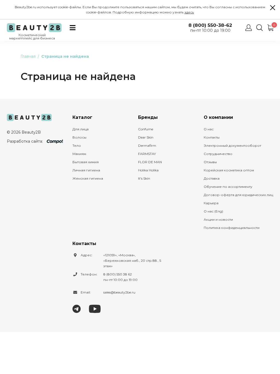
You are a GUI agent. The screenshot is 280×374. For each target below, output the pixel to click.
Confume (145, 129)
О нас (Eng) (213, 211)
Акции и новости (218, 219)
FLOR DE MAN (150, 162)
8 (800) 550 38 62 (117, 274)
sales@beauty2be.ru (119, 292)
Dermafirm (147, 145)
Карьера (211, 203)
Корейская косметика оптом (229, 170)
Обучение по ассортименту (228, 187)
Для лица (80, 129)
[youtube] (95, 308)
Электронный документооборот (232, 145)
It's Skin (144, 178)
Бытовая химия (85, 162)
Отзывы (210, 162)
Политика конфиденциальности (231, 228)
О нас (209, 129)
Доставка (212, 178)
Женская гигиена (87, 178)
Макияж (79, 154)
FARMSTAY (147, 154)
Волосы (79, 137)
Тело (76, 145)
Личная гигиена (86, 170)
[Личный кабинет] (248, 27)
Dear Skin (145, 137)
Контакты (212, 137)
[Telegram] (76, 308)
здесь (189, 12)
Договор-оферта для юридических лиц (238, 195)
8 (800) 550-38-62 (210, 25)
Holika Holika (148, 170)
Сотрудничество (218, 154)
